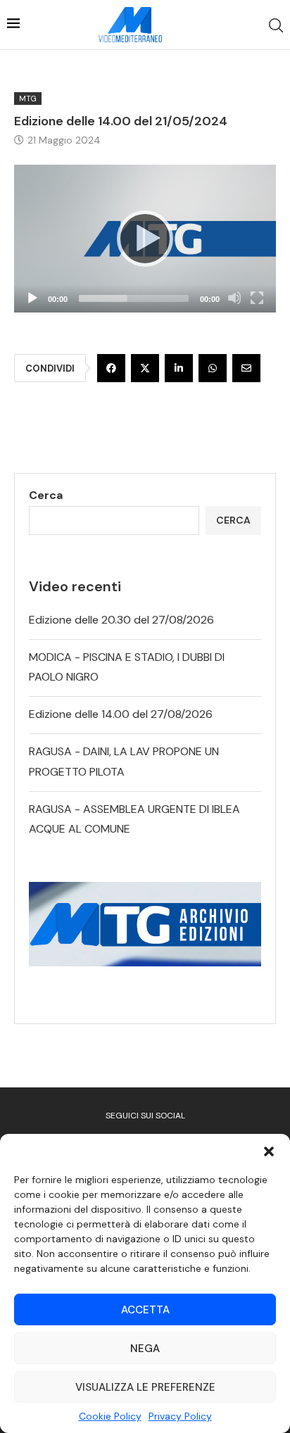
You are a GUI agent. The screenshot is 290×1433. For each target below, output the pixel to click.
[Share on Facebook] (111, 368)
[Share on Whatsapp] (212, 368)
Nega (145, 1349)
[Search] (276, 25)
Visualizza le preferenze (145, 1387)
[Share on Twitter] (145, 368)
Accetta (145, 1310)
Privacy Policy (180, 1416)
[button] (269, 1151)
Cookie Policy (110, 1416)
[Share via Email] (246, 368)
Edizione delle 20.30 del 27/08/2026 (121, 619)
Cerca (46, 495)
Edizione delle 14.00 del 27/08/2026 (121, 714)
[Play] (145, 238)
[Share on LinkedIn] (179, 368)
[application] (145, 239)
